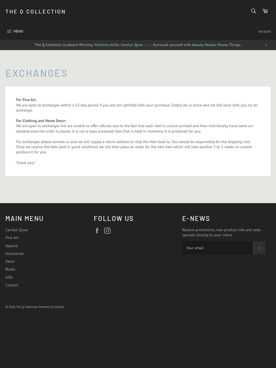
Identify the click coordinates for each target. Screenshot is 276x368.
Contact (11, 285)
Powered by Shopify (51, 307)
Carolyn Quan (16, 229)
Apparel (11, 245)
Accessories (14, 253)
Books (10, 269)
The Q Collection (35, 11)
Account (264, 31)
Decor (10, 261)
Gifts (9, 277)
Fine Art (11, 237)
